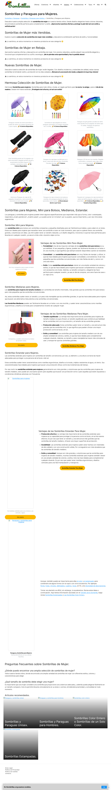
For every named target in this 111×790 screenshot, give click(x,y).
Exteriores (44, 4)
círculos (53, 586)
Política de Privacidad (12, 770)
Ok (104, 787)
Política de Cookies (11, 771)
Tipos (90, 4)
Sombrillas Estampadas (53, 595)
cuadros (68, 586)
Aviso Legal (9, 768)
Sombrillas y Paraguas (12, 18)
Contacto (8, 773)
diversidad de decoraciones (95, 586)
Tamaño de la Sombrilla (89, 593)
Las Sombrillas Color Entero (74, 595)
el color (79, 581)
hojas (47, 586)
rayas (74, 586)
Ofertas (36, 4)
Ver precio (21, 273)
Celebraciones (78, 4)
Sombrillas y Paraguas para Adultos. (33, 18)
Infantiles (56, 4)
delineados (61, 586)
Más (98, 4)
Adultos (66, 4)
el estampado (89, 581)
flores (42, 586)
